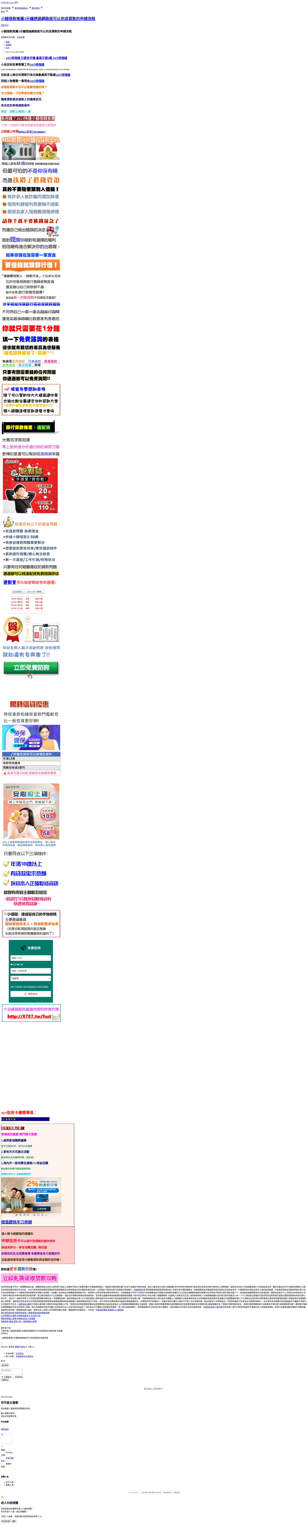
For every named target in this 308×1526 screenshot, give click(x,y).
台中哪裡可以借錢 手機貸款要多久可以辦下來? (21, 1316)
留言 (23, 1347)
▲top (3, 1361)
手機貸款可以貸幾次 (24, 1356)
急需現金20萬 (24, 1304)
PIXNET (136, 1492)
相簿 (8, 42)
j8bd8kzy (4, 1333)
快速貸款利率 (139, 1290)
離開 (13, 1521)
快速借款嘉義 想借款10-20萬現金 (110, 1310)
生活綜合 (20, 1354)
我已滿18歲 (6, 1521)
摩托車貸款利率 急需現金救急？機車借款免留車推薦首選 (25, 1313)
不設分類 (21, 37)
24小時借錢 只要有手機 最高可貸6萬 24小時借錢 (36, 58)
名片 (8, 48)
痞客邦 (18, 1347)
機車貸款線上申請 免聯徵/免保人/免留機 (18, 1319)
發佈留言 (5, 1380)
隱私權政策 (167, 1492)
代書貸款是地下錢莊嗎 (212, 1307)
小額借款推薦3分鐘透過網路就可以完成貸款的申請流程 (48, 18)
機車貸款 (5, 1429)
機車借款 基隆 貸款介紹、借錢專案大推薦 (19, 1321)
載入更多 (5, 1365)
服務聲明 (177, 1492)
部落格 (9, 45)
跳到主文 (5, 25)
